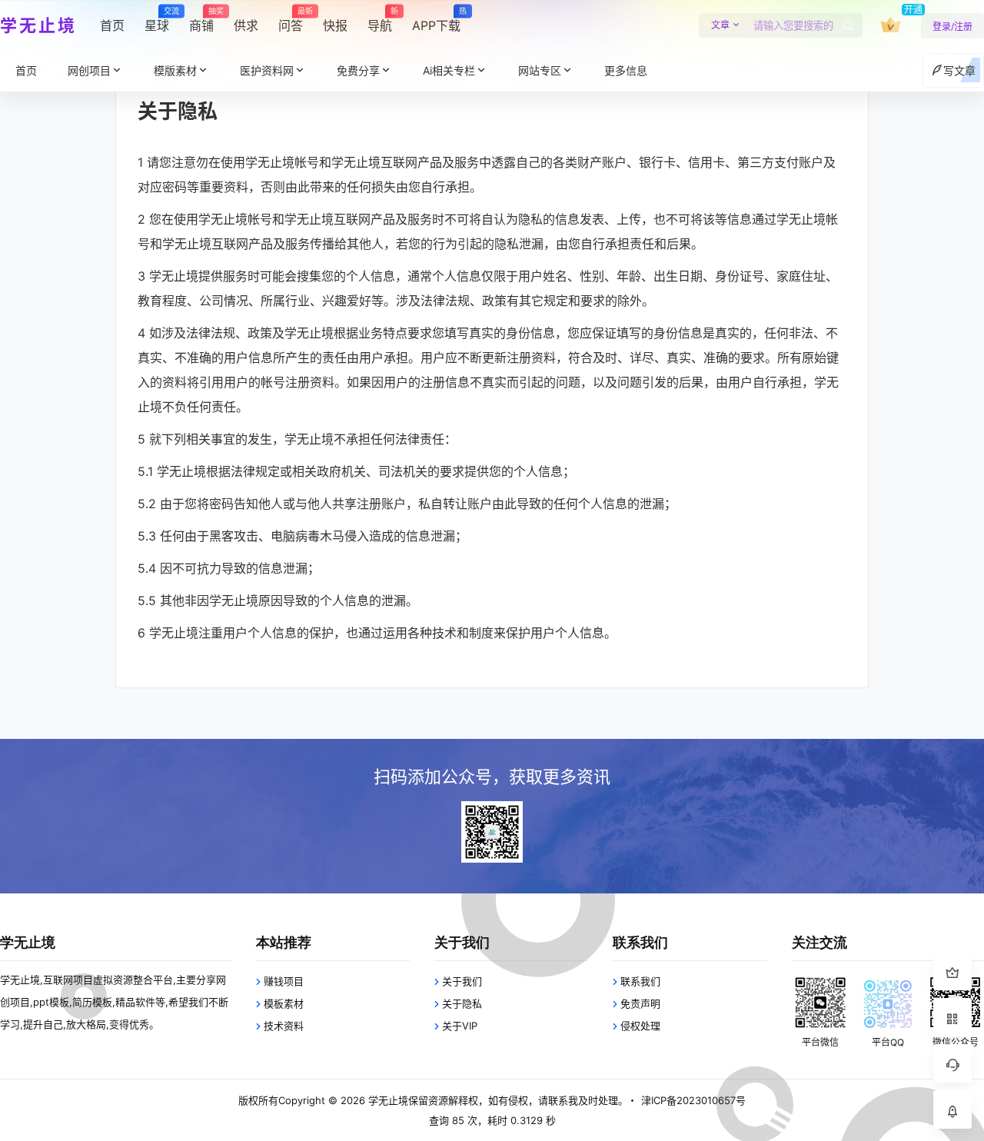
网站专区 (539, 70)
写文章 (959, 70)
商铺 (201, 20)
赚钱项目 (284, 981)
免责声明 (640, 1003)
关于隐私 (462, 1003)
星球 (157, 20)
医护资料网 (267, 70)
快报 (335, 25)
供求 (246, 25)
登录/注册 (952, 26)
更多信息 (625, 70)
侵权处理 (640, 1026)
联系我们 (640, 981)
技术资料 (284, 1026)
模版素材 (175, 70)
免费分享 (358, 70)
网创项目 (89, 70)
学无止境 (386, 1100)
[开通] (890, 25)
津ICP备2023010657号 (693, 1100)
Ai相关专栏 (449, 70)
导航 (379, 20)
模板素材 (284, 1003)
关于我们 (462, 981)
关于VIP (459, 1026)
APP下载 (436, 20)
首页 (112, 25)
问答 (290, 20)
